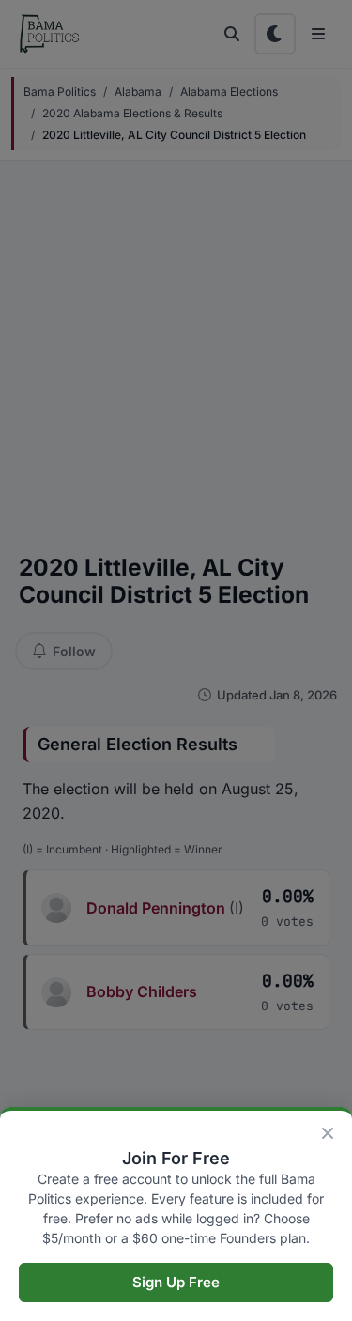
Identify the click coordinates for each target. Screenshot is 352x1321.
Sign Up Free (176, 1282)
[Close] (328, 1133)
